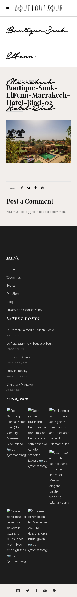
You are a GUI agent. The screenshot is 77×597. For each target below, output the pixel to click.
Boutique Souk (16, 148)
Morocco (36, 148)
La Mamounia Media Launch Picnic (30, 330)
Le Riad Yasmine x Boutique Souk (29, 343)
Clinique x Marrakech (20, 384)
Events (10, 285)
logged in (31, 212)
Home (10, 269)
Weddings (13, 277)
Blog (9, 302)
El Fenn (51, 148)
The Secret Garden (19, 357)
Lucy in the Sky (16, 371)
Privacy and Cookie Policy (24, 310)
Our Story (13, 293)
